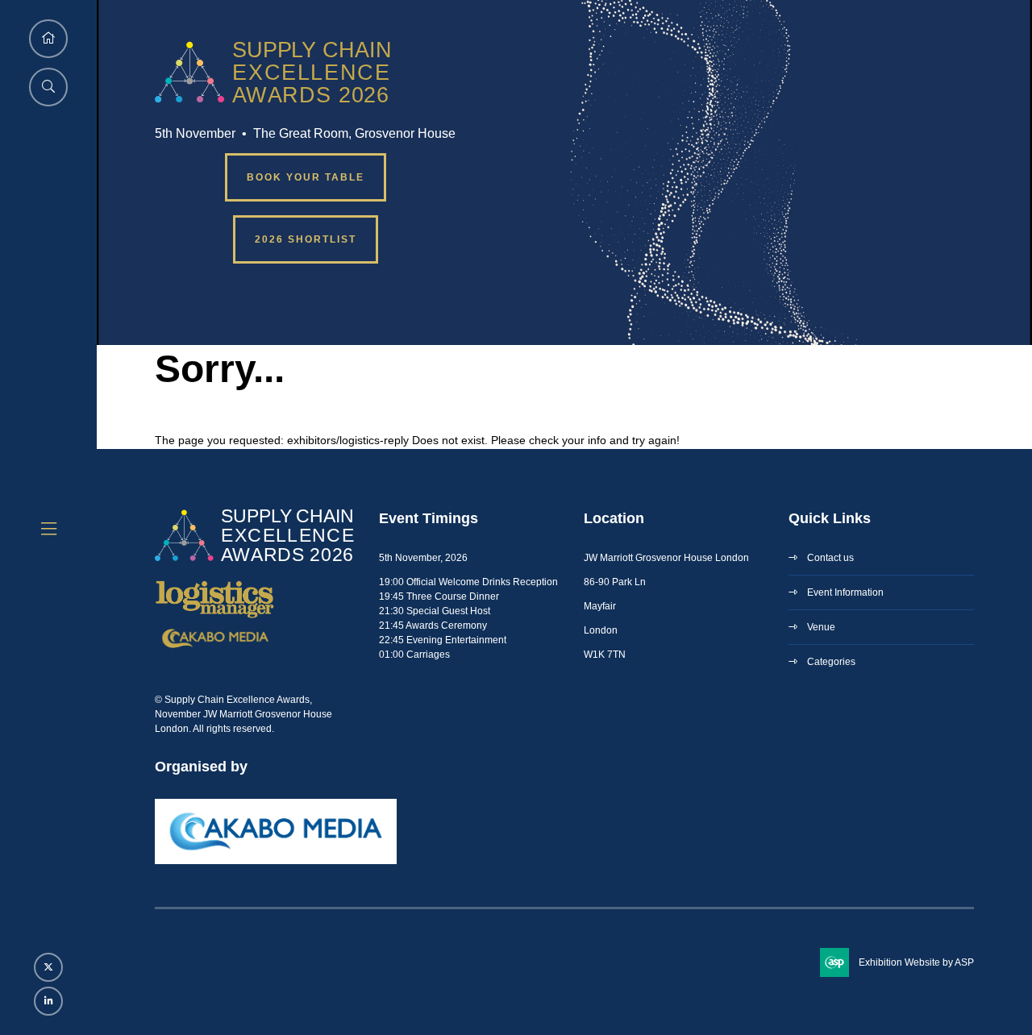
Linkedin (48, 1001)
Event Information (845, 592)
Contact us (830, 557)
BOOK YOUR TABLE (305, 177)
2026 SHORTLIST (305, 239)
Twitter (48, 967)
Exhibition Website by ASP (916, 962)
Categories (831, 661)
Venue (821, 627)
